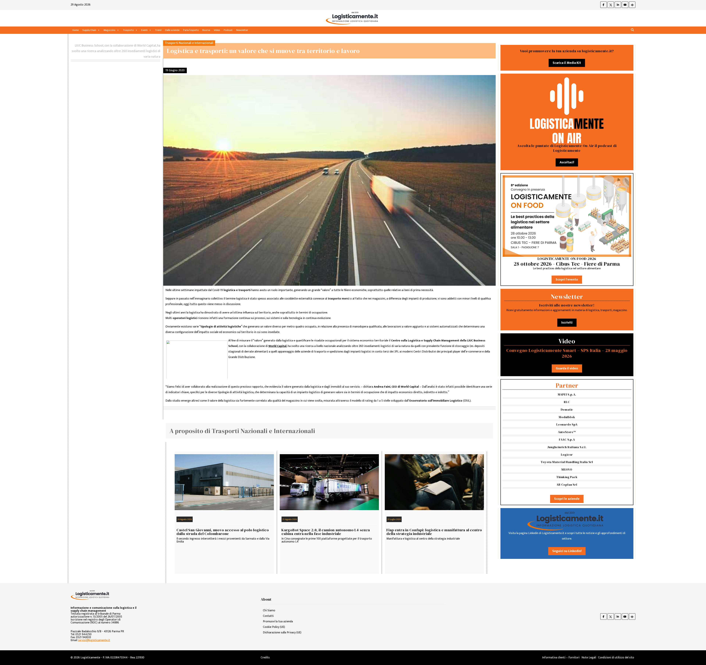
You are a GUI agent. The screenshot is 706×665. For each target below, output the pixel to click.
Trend (158, 30)
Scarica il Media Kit (567, 63)
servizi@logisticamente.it (94, 640)
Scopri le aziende (567, 499)
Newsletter (242, 30)
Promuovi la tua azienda (278, 621)
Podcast (228, 30)
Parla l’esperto (191, 30)
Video (217, 30)
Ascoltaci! (567, 162)
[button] (632, 30)
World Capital (277, 346)
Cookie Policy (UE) (274, 627)
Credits (265, 657)
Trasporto (128, 30)
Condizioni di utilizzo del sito (616, 657)
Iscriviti (567, 322)
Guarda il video (567, 368)
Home (75, 30)
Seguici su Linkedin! (567, 551)
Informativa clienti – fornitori (561, 657)
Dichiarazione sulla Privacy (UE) (282, 632)
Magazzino (109, 30)
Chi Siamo (269, 610)
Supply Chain (89, 30)
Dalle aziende (172, 30)
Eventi (144, 30)
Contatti (268, 615)
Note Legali (589, 657)
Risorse (206, 30)
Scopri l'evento (567, 279)
